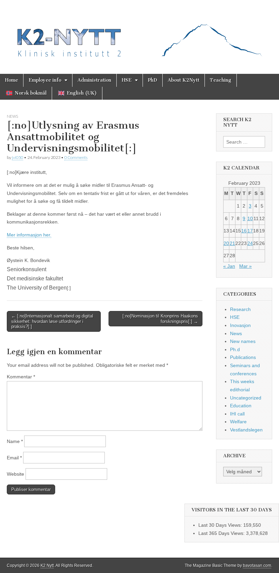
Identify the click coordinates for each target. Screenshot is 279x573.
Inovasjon (240, 325)
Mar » (245, 266)
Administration (94, 80)
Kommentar (21, 376)
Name (15, 441)
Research (240, 309)
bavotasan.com (257, 565)
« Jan (229, 266)
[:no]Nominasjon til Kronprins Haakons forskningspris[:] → (160, 318)
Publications (243, 357)
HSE (127, 80)
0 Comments (75, 157)
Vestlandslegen (246, 429)
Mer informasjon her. (29, 235)
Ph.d (235, 349)
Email (14, 457)
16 (244, 230)
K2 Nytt (47, 565)
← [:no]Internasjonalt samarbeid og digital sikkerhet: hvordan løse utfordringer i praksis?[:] (52, 321)
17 (250, 230)
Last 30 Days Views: (220, 525)
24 (250, 243)
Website (15, 474)
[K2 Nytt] (139, 32)
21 (232, 243)
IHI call (237, 413)
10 (250, 218)
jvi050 (17, 157)
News (12, 116)
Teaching (220, 80)
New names (243, 341)
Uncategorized (245, 397)
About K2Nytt (183, 80)
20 (226, 243)
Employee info (45, 80)
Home (11, 80)
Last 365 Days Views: (222, 533)
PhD (152, 80)
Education (240, 405)
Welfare (238, 421)
